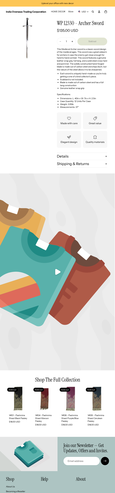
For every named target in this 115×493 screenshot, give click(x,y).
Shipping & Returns (73, 164)
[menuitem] (71, 12)
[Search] (93, 11)
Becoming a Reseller (15, 491)
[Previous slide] (35, 398)
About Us (10, 486)
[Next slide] (53, 398)
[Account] (99, 11)
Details (62, 156)
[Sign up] (105, 461)
